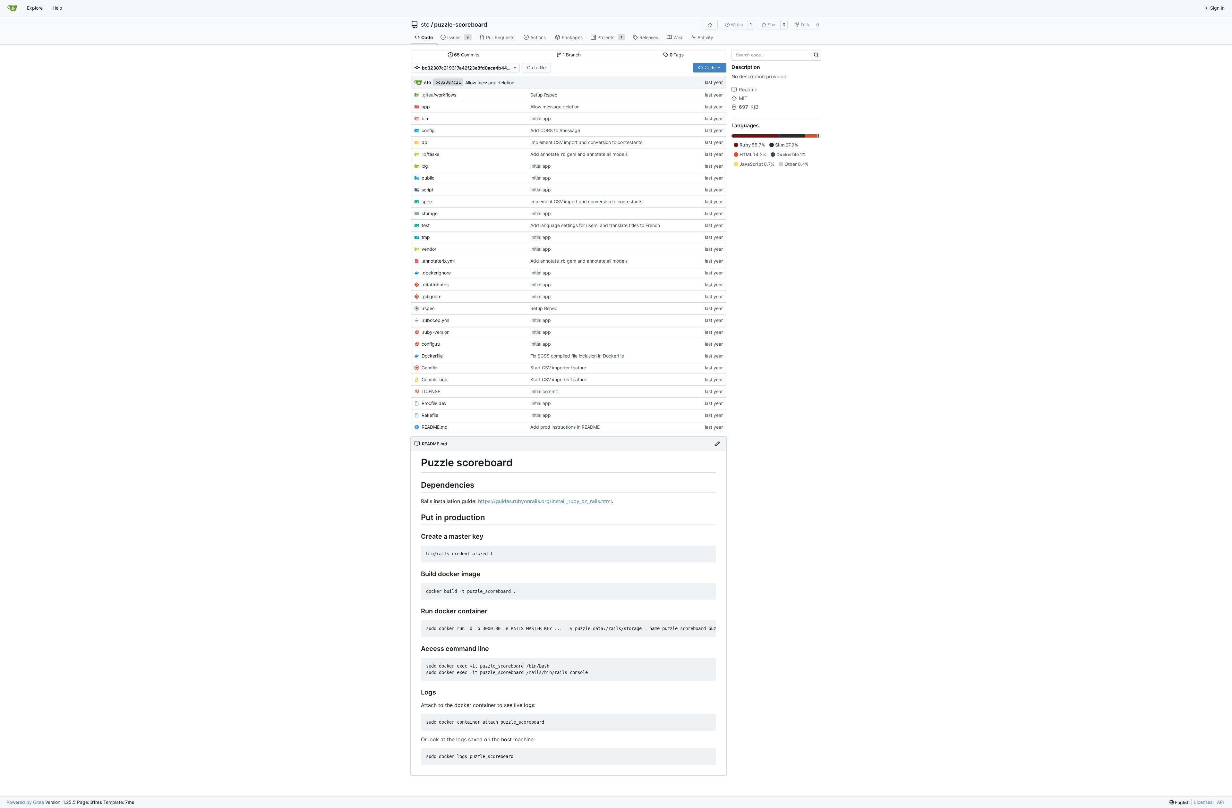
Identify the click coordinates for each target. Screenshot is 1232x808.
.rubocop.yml (435, 320)
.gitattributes (435, 284)
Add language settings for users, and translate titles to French (595, 225)
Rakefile (430, 415)
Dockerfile (432, 355)
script (427, 189)
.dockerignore (436, 272)
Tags (677, 54)
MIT (743, 98)
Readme (748, 90)
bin (425, 118)
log (425, 166)
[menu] (1179, 802)
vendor (429, 249)
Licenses (1203, 802)
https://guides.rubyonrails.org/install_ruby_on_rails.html (545, 501)
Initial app (540, 118)
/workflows (439, 94)
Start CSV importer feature (558, 367)
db (424, 142)
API (1220, 802)
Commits (466, 54)
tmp (426, 237)
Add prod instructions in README (565, 427)
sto (425, 24)
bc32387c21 (448, 82)
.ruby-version (435, 332)
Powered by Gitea (25, 802)
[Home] (12, 8)
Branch (572, 54)
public (428, 178)
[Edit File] (717, 444)
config (428, 130)
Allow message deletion (489, 82)
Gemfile (429, 367)
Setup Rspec (543, 94)
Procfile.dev (434, 403)
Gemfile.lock (434, 379)
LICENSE (431, 391)
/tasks (430, 154)
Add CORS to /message (555, 130)
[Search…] (816, 55)
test (426, 225)
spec (427, 201)
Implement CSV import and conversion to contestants (586, 142)
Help (57, 8)
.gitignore (431, 296)
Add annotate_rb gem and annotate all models (579, 154)
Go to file (536, 67)
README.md (435, 427)
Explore (35, 8)
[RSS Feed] (710, 24)
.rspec (428, 308)
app (426, 106)
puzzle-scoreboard (460, 24)
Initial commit (544, 391)
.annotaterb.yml (438, 261)
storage (430, 213)
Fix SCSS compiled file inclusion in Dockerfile (577, 355)
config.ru (431, 344)
